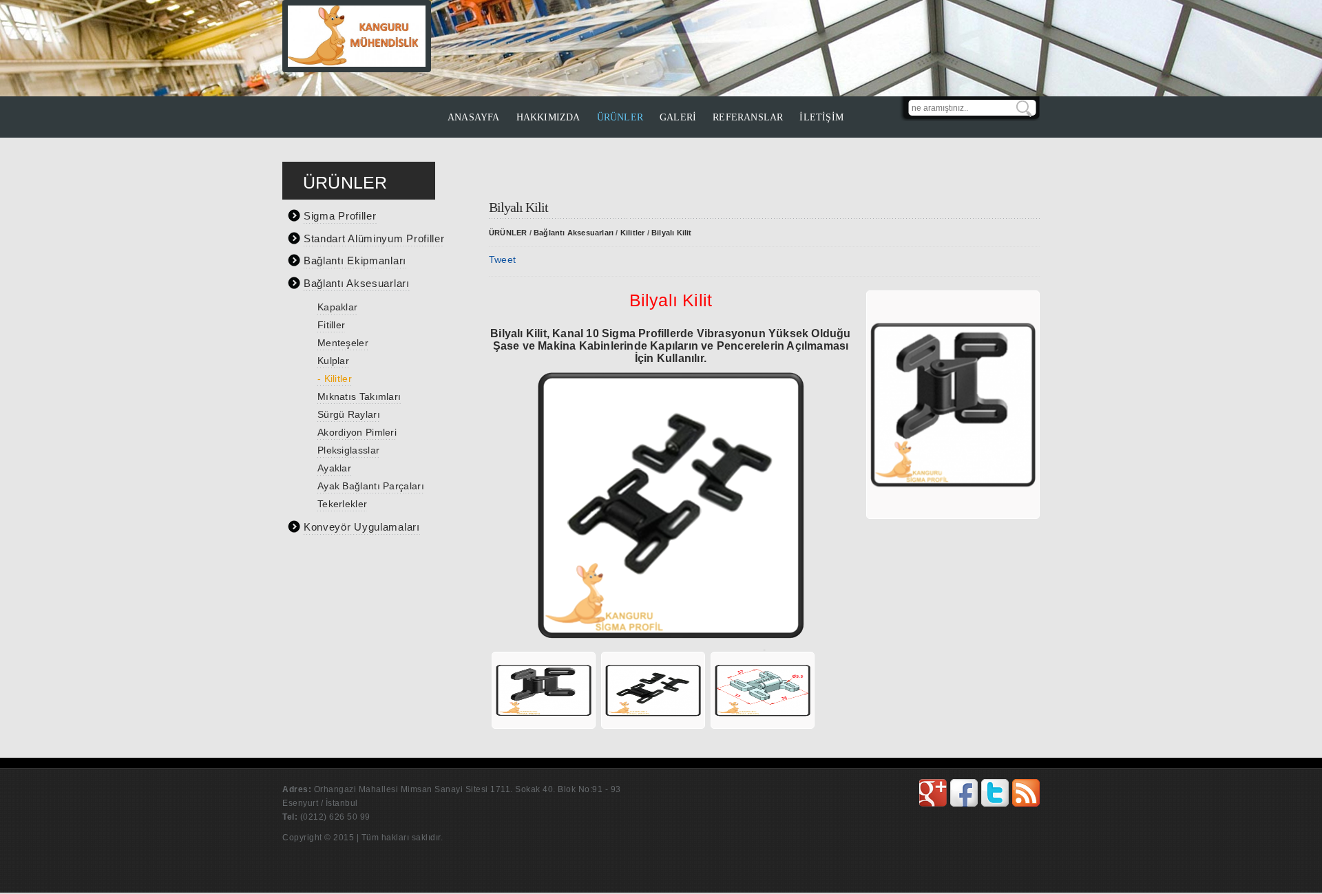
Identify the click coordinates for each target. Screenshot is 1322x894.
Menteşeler (342, 342)
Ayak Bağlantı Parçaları (370, 485)
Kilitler (632, 232)
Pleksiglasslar (348, 450)
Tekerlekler (342, 503)
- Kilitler (334, 378)
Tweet (502, 259)
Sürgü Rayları (348, 414)
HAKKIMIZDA (548, 117)
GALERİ (678, 117)
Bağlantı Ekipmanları (355, 260)
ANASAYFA (474, 117)
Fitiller (331, 324)
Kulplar (333, 360)
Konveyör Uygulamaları (362, 527)
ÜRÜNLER (620, 117)
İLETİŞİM (821, 117)
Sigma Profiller (340, 216)
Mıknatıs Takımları (359, 396)
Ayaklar (334, 467)
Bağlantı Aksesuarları (357, 283)
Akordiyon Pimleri (357, 432)
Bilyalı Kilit (671, 232)
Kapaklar (337, 306)
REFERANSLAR (748, 117)
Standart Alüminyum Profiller (374, 238)
